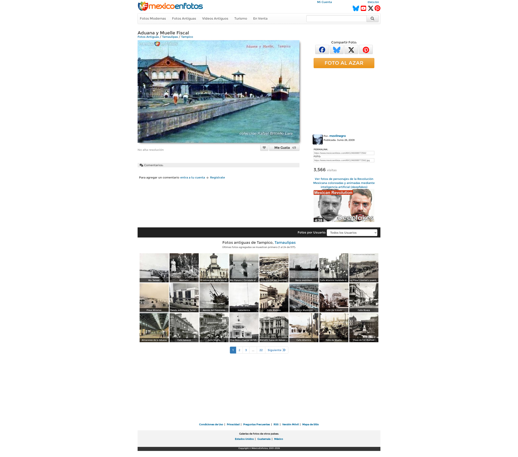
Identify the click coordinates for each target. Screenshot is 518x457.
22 (261, 350)
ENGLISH (373, 2)
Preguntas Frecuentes (256, 424)
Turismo (240, 18)
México (278, 438)
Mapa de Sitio (310, 424)
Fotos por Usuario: (312, 232)
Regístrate (217, 177)
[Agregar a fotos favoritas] (264, 147)
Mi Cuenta (324, 2)
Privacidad (233, 424)
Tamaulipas (170, 37)
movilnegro (337, 136)
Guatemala (264, 438)
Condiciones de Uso (211, 424)
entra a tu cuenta (192, 177)
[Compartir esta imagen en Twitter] (351, 49)
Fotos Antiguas (184, 18)
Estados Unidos (244, 438)
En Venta (260, 18)
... (253, 350)
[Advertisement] (344, 100)
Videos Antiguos (215, 18)
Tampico (187, 37)
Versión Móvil (290, 424)
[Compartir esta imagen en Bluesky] (337, 49)
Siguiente (275, 350)
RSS (276, 424)
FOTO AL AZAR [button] (344, 63)
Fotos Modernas (153, 18)
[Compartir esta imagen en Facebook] (322, 49)
